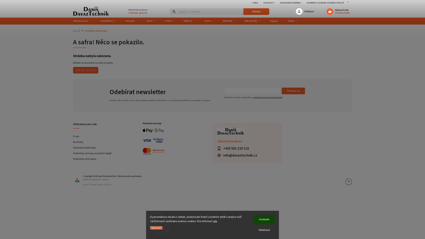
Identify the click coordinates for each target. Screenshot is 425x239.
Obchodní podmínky (290, 2)
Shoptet (93, 184)
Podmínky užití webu (84, 159)
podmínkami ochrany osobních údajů (267, 97)
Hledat (256, 11)
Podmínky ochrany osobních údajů (325, 2)
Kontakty (269, 2)
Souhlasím (264, 219)
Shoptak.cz (108, 184)
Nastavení (156, 228)
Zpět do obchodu (86, 70)
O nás (255, 2)
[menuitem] (84, 21)
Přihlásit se (293, 90)
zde (215, 221)
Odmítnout (264, 230)
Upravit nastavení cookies (96, 179)
